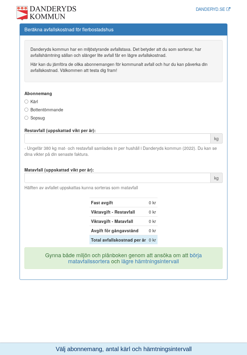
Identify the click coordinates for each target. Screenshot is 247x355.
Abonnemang (38, 93)
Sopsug (37, 118)
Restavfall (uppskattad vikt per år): (60, 130)
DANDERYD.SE (211, 9)
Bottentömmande (46, 109)
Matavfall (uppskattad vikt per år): (59, 170)
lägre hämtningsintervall (150, 261)
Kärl (34, 101)
